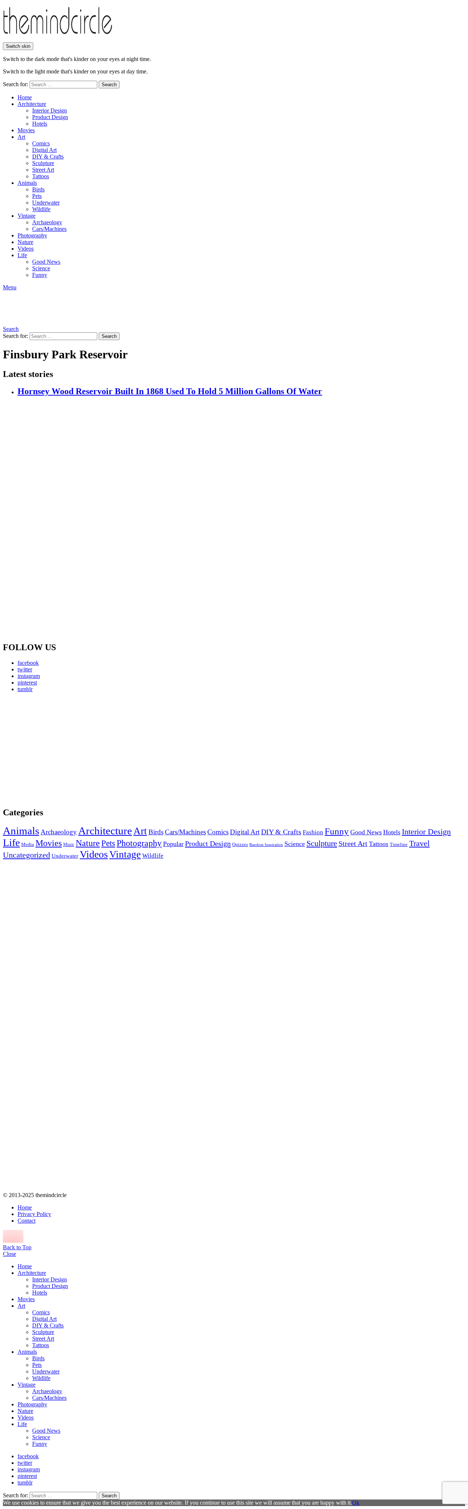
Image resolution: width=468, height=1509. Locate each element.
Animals (27, 183)
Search (109, 84)
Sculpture (43, 163)
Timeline (399, 844)
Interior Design (49, 110)
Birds (38, 189)
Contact (26, 1221)
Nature (25, 242)
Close (9, 1254)
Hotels (39, 124)
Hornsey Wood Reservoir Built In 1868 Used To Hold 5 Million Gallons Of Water (170, 391)
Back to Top (17, 1247)
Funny (39, 275)
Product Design (50, 117)
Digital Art (44, 150)
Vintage (26, 216)
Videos (26, 248)
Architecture (32, 104)
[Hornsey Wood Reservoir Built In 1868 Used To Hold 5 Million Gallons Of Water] (241, 519)
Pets (37, 196)
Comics (41, 143)
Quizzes (240, 844)
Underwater (46, 202)
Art (21, 137)
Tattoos (40, 176)
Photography (32, 235)
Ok (355, 1503)
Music (68, 844)
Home (25, 97)
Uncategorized (26, 855)
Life (22, 255)
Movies (26, 130)
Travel (419, 843)
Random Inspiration (266, 845)
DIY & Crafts (48, 156)
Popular (173, 843)
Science (41, 268)
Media (27, 844)
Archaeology (47, 222)
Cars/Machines (49, 229)
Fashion (313, 832)
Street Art (43, 170)
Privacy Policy (34, 1214)
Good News (46, 262)
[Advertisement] (71, 749)
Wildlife (41, 209)
